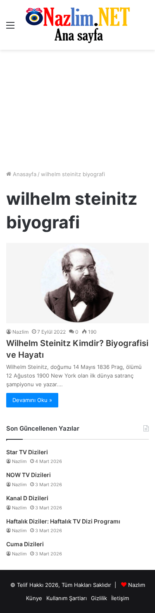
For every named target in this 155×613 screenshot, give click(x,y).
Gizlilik (99, 598)
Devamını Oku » (32, 400)
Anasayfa (23, 174)
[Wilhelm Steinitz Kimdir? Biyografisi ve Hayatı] (77, 283)
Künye (34, 598)
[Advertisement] (77, 110)
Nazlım (136, 585)
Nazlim (20, 332)
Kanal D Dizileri (27, 498)
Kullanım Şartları (66, 598)
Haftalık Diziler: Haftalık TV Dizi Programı (63, 521)
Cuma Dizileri (25, 544)
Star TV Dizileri (27, 452)
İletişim (120, 598)
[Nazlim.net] (77, 25)
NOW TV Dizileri (28, 474)
